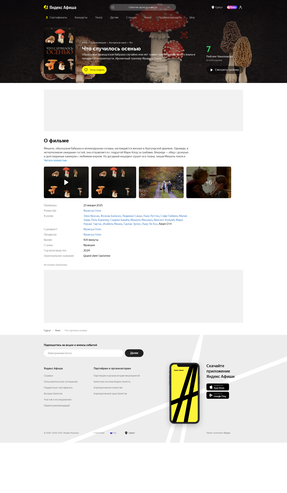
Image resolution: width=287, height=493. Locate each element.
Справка (48, 426)
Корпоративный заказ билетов (110, 444)
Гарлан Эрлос (132, 224)
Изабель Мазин (112, 224)
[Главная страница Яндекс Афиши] (46, 7)
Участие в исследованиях (57, 450)
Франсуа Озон (92, 210)
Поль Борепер (100, 220)
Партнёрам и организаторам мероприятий (117, 426)
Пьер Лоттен (151, 216)
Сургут (47, 380)
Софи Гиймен (169, 216)
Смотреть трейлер (227, 69)
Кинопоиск (61, 265)
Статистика (99, 483)
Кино (57, 380)
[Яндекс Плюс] (232, 7)
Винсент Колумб (164, 220)
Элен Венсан (91, 216)
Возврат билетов (53, 444)
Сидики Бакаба (119, 220)
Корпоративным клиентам (108, 438)
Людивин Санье (132, 216)
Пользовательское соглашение (61, 432)
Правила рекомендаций (57, 456)
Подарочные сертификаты (58, 438)
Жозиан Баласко (110, 216)
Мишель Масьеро (141, 220)
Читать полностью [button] (55, 160)
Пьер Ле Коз (149, 224)
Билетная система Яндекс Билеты (112, 432)
